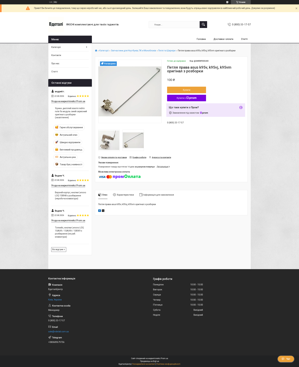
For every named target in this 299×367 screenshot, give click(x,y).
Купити (186, 90)
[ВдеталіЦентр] (56, 24)
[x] (103, 211)
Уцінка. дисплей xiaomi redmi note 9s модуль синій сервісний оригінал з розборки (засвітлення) (71, 113)
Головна (201, 39)
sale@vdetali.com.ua (58, 331)
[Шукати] (203, 24)
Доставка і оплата (223, 39)
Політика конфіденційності (168, 364)
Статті (244, 39)
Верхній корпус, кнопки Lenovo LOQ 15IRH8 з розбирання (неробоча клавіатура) (70, 195)
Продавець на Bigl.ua (149, 361)
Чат (288, 359)
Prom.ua (164, 358)
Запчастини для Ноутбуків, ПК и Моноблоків (133, 50)
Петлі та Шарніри (167, 50)
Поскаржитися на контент (143, 364)
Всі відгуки (57, 249)
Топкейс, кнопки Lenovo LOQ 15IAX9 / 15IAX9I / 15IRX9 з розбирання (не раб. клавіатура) (69, 232)
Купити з (181, 98)
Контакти (56, 55)
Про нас (55, 63)
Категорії (104, 50)
